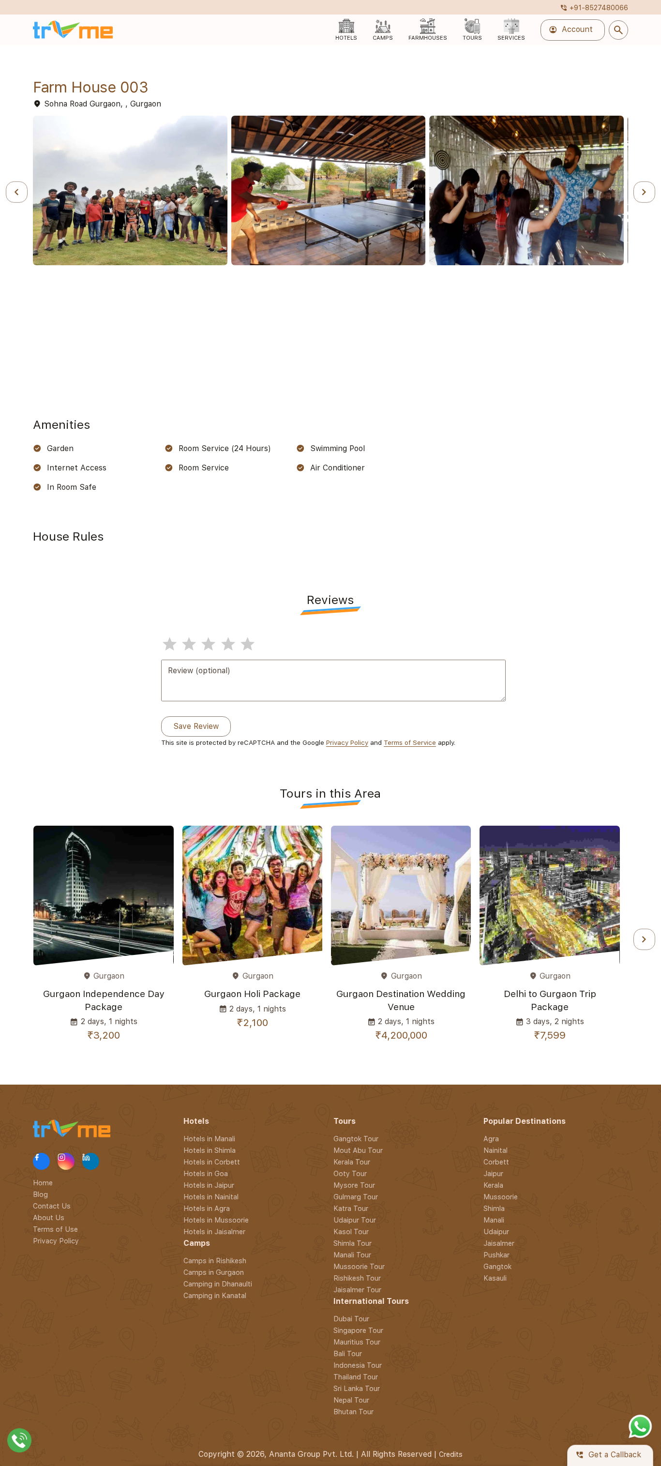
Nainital (495, 1150)
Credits (451, 1454)
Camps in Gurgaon (213, 1272)
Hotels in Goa (205, 1173)
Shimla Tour (352, 1243)
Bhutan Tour (353, 1411)
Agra (491, 1138)
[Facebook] (41, 1161)
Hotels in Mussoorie (216, 1220)
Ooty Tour (350, 1173)
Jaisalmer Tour (357, 1289)
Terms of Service (410, 742)
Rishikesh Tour (357, 1278)
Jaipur (493, 1173)
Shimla (494, 1208)
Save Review (196, 726)
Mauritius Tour (356, 1342)
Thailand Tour (355, 1377)
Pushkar (496, 1255)
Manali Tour (352, 1255)
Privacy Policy (347, 742)
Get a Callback (608, 1455)
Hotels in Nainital (211, 1197)
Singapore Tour (358, 1330)
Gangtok (497, 1266)
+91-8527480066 (594, 7)
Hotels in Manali (209, 1138)
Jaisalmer (498, 1243)
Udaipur (496, 1231)
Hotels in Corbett (211, 1162)
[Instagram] (66, 1161)
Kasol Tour (351, 1231)
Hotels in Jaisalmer (214, 1231)
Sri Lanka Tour (356, 1388)
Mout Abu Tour (358, 1150)
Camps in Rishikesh (214, 1260)
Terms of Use (55, 1229)
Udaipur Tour (354, 1220)
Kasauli (495, 1278)
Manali (493, 1220)
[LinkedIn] (90, 1161)
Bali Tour (347, 1353)
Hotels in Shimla (209, 1150)
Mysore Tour (354, 1185)
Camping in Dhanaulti (217, 1284)
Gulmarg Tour (355, 1197)
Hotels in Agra (206, 1208)
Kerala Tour (351, 1162)
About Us (48, 1217)
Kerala (493, 1185)
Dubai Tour (351, 1319)
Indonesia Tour (357, 1365)
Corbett (496, 1162)
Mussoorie (500, 1197)
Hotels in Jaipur (208, 1185)
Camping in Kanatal (214, 1295)
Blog (40, 1194)
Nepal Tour (351, 1400)
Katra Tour (350, 1208)
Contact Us (52, 1206)
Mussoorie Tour (359, 1266)
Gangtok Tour (355, 1138)
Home (43, 1183)
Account (571, 30)
